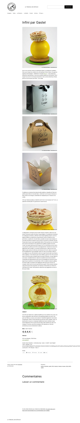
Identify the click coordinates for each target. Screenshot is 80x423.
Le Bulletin (26, 13)
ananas (42, 366)
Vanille (42, 367)
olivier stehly (68, 366)
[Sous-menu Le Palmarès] (22, 13)
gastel (50, 366)
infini (53, 366)
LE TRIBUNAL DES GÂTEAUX (31, 7)
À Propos (41, 13)
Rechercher (68, 6)
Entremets (20, 364)
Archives (36, 13)
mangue (60, 366)
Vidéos (14, 13)
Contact (31, 13)
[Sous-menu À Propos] (43, 13)
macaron (56, 366)
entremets (46, 366)
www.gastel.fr (25, 340)
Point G (45, 73)
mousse (63, 366)
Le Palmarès (19, 13)
